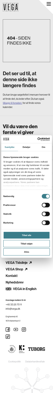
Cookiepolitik (14, 361)
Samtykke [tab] (9, 147)
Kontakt (12, 276)
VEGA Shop (14, 269)
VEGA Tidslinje (17, 263)
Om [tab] (43, 147)
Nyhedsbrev (15, 282)
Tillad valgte (27, 243)
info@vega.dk (13, 308)
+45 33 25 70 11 (14, 304)
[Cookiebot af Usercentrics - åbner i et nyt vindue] (38, 139)
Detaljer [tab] (26, 147)
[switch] (46, 205)
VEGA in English (24, 289)
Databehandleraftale (35, 361)
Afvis (26, 252)
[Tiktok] (7, 336)
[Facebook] (7, 329)
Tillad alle (26, 235)
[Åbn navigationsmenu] (48, 4)
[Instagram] (23, 329)
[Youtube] (15, 329)
